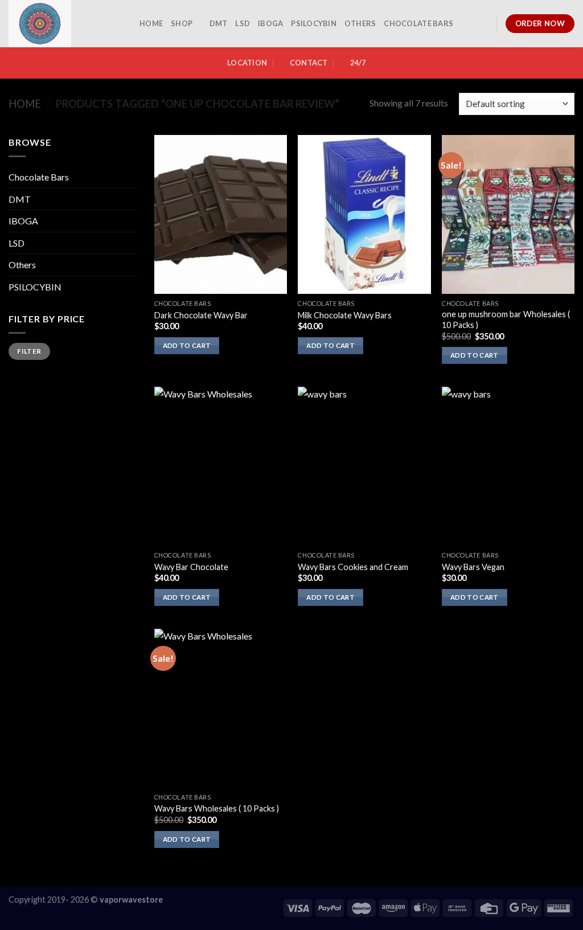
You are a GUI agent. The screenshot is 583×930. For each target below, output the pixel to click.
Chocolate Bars (418, 23)
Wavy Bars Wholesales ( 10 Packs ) (216, 808)
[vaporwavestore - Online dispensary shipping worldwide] (65, 23)
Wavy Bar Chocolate (191, 567)
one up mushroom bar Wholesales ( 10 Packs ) (506, 319)
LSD (242, 23)
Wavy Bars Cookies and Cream (353, 567)
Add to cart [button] (187, 345)
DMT (219, 23)
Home (25, 103)
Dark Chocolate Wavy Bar (201, 315)
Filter (29, 351)
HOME (151, 23)
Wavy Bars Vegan (473, 567)
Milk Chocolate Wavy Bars (345, 315)
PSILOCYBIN (313, 23)
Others (360, 23)
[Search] (483, 23)
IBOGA (270, 23)
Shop (181, 23)
